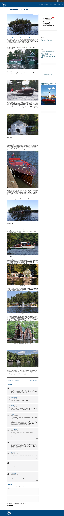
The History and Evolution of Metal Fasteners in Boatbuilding (47, 52)
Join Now (48, 43)
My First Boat (43, 55)
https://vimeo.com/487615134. (22, 374)
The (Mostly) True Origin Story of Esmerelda (47, 54)
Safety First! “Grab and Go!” (45, 53)
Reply (37, 438)
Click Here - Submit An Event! (48, 74)
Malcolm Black (13, 473)
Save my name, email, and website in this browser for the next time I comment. (17, 503)
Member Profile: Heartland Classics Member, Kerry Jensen (48, 57)
